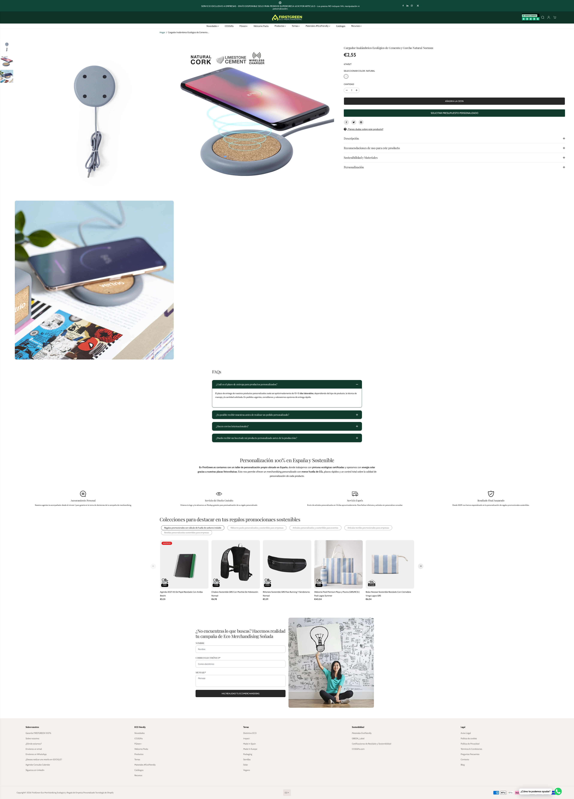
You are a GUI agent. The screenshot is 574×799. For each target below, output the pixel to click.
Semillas (247, 759)
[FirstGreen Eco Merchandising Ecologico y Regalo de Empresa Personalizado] (287, 17)
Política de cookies (469, 738)
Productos (280, 26)
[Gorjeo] (353, 122)
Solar (245, 764)
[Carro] (554, 17)
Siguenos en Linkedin (35, 770)
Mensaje (201, 672)
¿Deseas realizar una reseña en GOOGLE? (44, 759)
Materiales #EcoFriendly (317, 26)
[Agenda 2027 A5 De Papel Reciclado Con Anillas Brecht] (184, 564)
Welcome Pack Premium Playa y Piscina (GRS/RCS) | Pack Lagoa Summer (337, 594)
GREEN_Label (358, 738)
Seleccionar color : (359, 71)
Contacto (465, 759)
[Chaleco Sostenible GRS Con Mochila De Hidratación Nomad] (235, 564)
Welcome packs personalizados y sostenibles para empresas (256, 527)
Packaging (247, 754)
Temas (295, 26)
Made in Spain (249, 743)
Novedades (212, 26)
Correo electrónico (208, 657)
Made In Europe (250, 749)
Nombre (200, 643)
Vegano (246, 770)
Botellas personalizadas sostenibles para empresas (186, 532)
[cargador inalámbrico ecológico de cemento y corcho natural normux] (94, 119)
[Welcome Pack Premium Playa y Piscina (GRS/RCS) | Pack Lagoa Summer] (338, 564)
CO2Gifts (229, 26)
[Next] (420, 566)
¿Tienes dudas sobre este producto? (365, 129)
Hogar (162, 32)
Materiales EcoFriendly (362, 733)
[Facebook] (403, 5)
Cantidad (349, 84)
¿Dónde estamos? (34, 743)
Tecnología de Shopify (104, 792)
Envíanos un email (34, 749)
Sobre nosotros (32, 738)
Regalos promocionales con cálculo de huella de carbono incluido (192, 527)
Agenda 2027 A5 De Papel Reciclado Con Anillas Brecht (181, 594)
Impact (246, 738)
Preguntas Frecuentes (470, 754)
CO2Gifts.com (358, 749)
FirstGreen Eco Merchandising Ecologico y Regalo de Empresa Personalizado (63, 792)
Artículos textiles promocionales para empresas (368, 527)
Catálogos (340, 26)
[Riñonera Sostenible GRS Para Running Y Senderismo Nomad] (287, 564)
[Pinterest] (361, 122)
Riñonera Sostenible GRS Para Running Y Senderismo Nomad (286, 594)
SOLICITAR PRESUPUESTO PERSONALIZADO (454, 113)
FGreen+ (243, 26)
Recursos (355, 26)
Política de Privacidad (470, 743)
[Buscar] (542, 17)
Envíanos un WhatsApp (36, 754)
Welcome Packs (261, 26)
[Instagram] (412, 5)
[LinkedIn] (407, 5)
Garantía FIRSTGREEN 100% (38, 733)
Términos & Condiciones (471, 749)
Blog (463, 764)
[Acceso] (548, 17)
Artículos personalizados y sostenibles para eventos (315, 527)
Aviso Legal (466, 733)
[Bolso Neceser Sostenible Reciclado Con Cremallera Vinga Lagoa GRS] (390, 564)
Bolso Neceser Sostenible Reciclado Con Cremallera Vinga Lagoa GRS (388, 594)
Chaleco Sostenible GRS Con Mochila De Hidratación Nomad (234, 594)
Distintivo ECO (250, 733)
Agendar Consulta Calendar (38, 764)
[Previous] (153, 566)
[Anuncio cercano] (417, 5)
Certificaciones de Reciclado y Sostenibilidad (371, 743)
